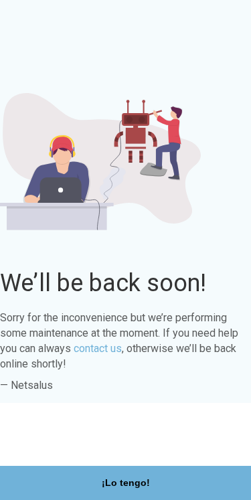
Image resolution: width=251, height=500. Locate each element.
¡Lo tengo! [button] (126, 482)
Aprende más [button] (44, 444)
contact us (98, 348)
